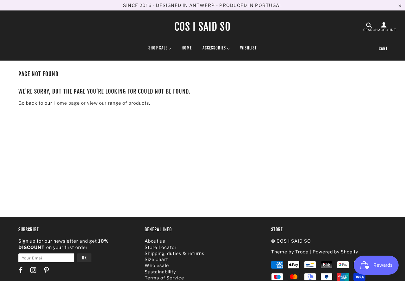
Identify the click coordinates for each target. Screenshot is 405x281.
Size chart (156, 259)
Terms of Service (164, 277)
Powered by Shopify (335, 251)
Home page (66, 103)
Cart (383, 48)
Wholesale (157, 265)
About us (155, 241)
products (138, 103)
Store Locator (161, 247)
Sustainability (160, 271)
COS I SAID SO (202, 26)
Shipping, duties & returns (174, 253)
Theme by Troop (289, 251)
